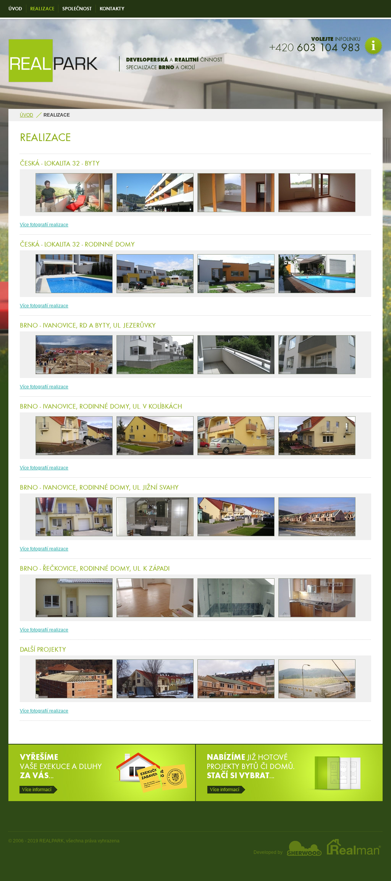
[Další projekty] (74, 678)
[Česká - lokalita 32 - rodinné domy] (74, 273)
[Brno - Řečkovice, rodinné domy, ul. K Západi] (74, 597)
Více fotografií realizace (44, 224)
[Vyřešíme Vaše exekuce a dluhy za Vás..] (101, 799)
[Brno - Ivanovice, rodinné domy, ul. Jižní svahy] (74, 516)
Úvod (15, 8)
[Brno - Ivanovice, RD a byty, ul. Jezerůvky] (74, 354)
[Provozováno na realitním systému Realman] (352, 854)
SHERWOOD (304, 848)
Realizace (42, 8)
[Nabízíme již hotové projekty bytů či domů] (289, 799)
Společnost (77, 8)
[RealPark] (53, 80)
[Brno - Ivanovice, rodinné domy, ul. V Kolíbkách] (74, 435)
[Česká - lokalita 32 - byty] (74, 192)
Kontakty (112, 8)
